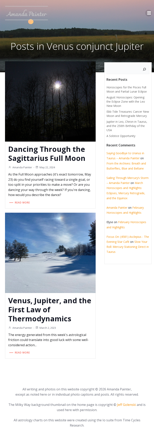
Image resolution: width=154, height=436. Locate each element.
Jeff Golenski (126, 404)
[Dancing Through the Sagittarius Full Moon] (50, 101)
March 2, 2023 (48, 328)
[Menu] (148, 13)
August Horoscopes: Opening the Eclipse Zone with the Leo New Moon (125, 101)
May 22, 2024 (47, 167)
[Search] (144, 69)
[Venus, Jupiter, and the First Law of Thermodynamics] (50, 252)
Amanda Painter (22, 167)
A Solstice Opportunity (120, 136)
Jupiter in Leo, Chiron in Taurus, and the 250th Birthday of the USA (126, 126)
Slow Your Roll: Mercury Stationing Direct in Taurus (127, 247)
